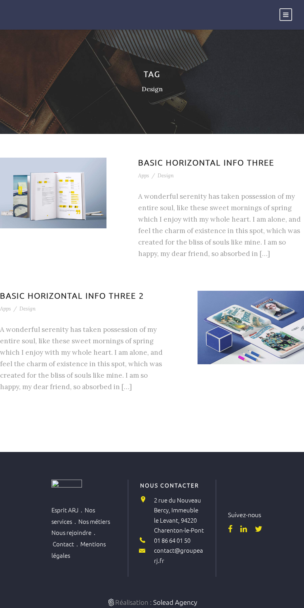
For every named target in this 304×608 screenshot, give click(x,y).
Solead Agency (175, 602)
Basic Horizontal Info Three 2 (72, 295)
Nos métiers (94, 521)
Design (166, 175)
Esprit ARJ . (68, 510)
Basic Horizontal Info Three (206, 162)
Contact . (66, 544)
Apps (143, 175)
